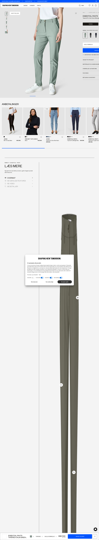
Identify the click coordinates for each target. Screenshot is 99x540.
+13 (71, 136)
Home (84, 12)
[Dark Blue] (46, 136)
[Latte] (70, 136)
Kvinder (32, 5)
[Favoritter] (89, 5)
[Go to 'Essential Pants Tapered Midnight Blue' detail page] (96, 35)
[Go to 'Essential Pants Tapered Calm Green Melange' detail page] (85, 35)
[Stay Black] (4, 136)
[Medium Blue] (47, 136)
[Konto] (92, 5)
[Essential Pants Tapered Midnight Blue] (75, 121)
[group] (44, 52)
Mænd (25, 5)
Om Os (39, 5)
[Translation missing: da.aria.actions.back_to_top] (95, 536)
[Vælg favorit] (76, 13)
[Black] (25, 136)
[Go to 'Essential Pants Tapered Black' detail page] (90, 35)
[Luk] (96, 1)
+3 (50, 136)
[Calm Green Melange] (32, 536)
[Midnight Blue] (68, 136)
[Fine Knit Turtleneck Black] (33, 121)
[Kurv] (96, 5)
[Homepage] (10, 5)
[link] (77, 297)
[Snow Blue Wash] (49, 136)
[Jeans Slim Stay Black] (12, 121)
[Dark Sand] (26, 136)
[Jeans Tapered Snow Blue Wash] (54, 121)
